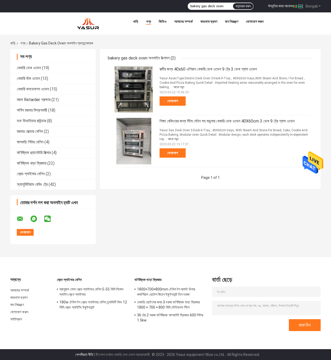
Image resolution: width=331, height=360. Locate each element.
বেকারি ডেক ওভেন (29, 67)
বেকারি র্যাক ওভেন (28, 78)
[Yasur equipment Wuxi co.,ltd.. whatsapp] (37, 219)
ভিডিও (163, 21)
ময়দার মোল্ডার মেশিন (30, 131)
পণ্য (148, 21)
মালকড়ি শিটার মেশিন (30, 142)
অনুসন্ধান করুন (243, 6)
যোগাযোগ (172, 101)
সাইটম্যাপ (16, 319)
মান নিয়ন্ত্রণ (231, 21)
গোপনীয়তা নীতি (84, 355)
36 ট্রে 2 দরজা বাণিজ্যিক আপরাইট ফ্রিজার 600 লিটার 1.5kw (170, 317)
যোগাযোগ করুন (255, 21)
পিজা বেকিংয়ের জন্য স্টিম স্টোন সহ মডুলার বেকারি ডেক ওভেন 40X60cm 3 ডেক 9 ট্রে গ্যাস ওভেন (227, 121)
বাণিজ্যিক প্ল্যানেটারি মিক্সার (34, 152)
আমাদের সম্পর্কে (183, 21)
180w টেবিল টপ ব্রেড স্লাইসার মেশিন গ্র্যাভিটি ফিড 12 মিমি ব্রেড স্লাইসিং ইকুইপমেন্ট (93, 304)
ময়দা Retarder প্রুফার (33, 99)
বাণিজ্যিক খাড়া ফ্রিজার (31, 163)
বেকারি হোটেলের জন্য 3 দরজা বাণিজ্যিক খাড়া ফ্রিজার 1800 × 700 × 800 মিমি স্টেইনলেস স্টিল (168, 304)
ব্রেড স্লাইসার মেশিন (31, 173)
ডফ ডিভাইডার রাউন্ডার (31, 120)
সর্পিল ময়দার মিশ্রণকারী (32, 110)
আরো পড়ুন (179, 87)
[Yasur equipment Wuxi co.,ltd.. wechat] (50, 219)
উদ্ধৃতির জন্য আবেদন (280, 6)
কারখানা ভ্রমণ (208, 21)
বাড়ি (135, 21)
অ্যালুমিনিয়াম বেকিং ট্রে (32, 184)
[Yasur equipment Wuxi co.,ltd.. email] (23, 219)
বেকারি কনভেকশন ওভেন (33, 89)
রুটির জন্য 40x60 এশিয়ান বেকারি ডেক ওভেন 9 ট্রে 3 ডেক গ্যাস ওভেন (208, 69)
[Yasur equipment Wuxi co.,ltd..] (88, 22)
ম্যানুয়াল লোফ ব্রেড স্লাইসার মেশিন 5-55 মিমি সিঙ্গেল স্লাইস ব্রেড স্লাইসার (91, 291)
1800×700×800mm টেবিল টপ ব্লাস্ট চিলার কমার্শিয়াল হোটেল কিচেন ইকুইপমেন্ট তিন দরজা (166, 291)
